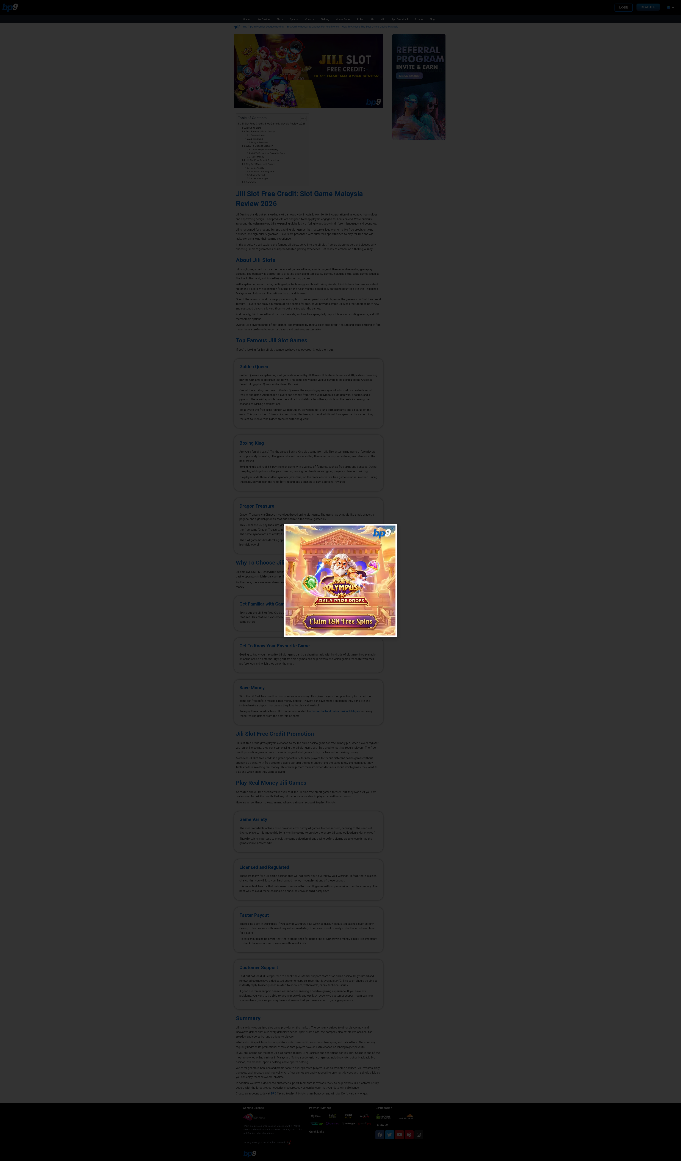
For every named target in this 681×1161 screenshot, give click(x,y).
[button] (392, 528)
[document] (340, 580)
